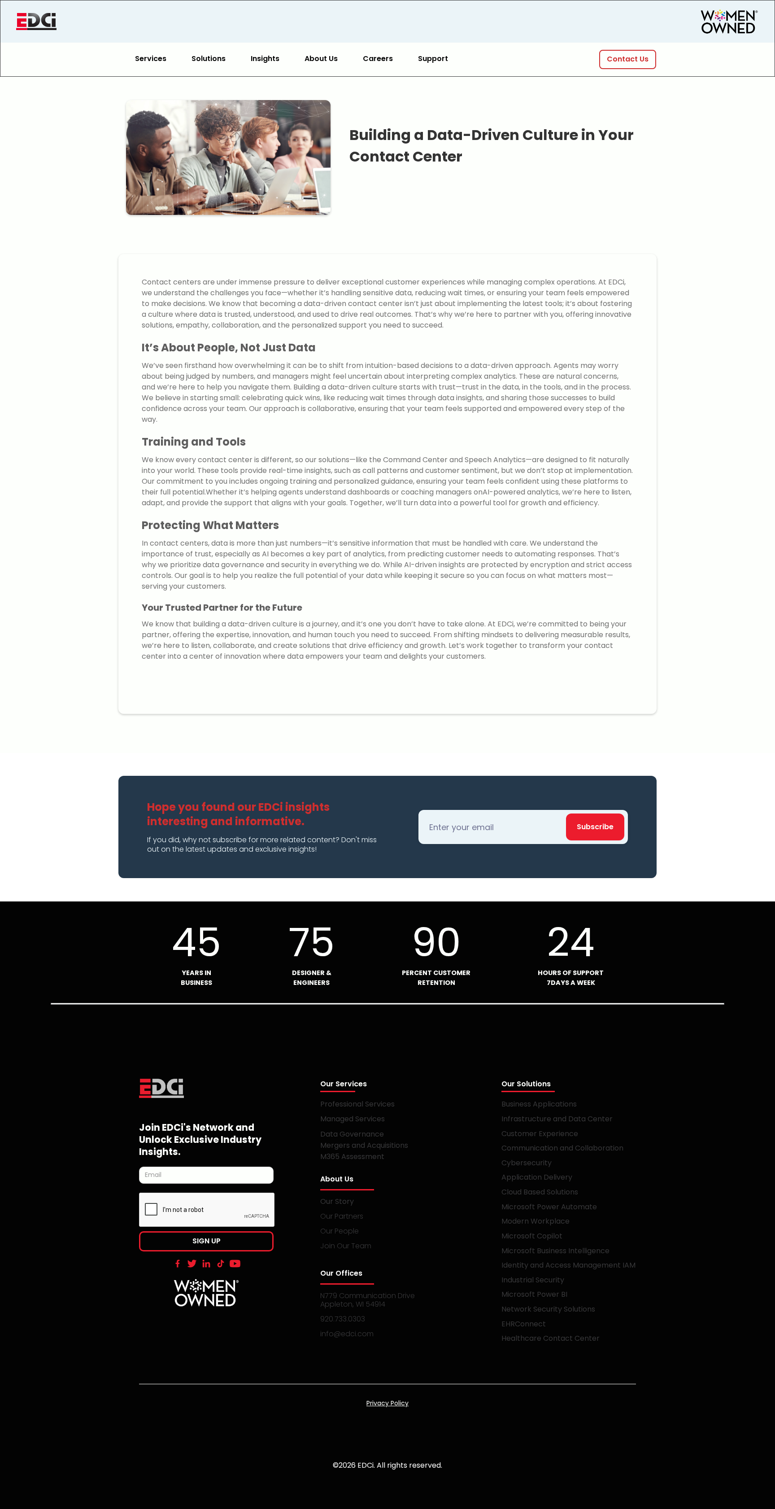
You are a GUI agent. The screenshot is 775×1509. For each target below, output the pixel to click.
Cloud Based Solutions (539, 1192)
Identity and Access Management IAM (568, 1265)
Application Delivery (536, 1177)
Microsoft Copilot (531, 1236)
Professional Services (357, 1104)
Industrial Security (532, 1280)
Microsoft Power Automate (549, 1207)
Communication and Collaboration (562, 1148)
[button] (156, 59)
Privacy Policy (387, 1403)
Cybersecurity (526, 1163)
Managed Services (352, 1119)
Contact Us (628, 59)
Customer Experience (539, 1133)
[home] (83, 21)
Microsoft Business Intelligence (555, 1251)
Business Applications (539, 1104)
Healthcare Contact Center (550, 1338)
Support (433, 58)
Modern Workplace (535, 1221)
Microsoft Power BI (534, 1294)
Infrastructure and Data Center (557, 1119)
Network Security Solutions (548, 1309)
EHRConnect (523, 1324)
